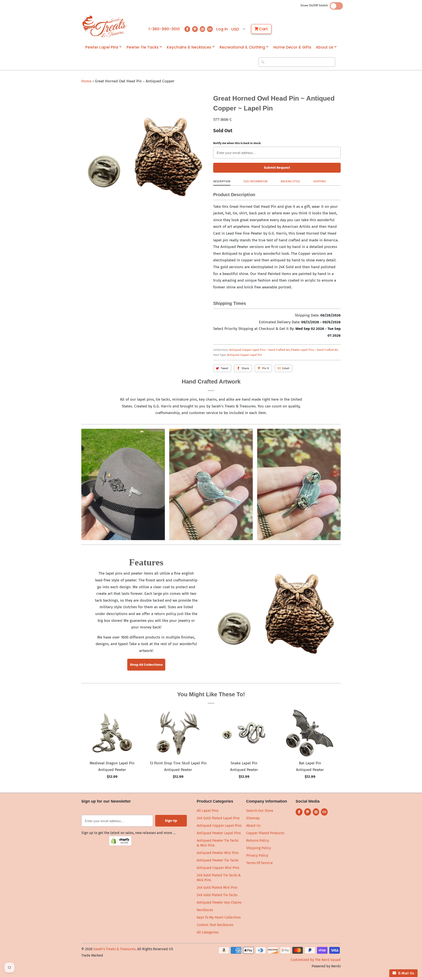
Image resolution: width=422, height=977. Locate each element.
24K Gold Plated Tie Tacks (217, 895)
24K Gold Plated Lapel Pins (218, 818)
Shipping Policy (258, 848)
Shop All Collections (146, 664)
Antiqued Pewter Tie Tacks (217, 860)
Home (86, 81)
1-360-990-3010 (164, 29)
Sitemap (253, 818)
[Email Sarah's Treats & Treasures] (210, 29)
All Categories (208, 932)
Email (285, 368)
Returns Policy (257, 840)
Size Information (255, 181)
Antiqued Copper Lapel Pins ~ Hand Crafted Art (259, 349)
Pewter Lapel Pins (101, 47)
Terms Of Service (259, 863)
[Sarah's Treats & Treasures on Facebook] (187, 29)
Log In (222, 29)
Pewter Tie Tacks (142, 47)
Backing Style (290, 181)
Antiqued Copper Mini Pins (218, 868)
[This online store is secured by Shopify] (120, 844)
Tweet (224, 368)
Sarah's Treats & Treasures (114, 949)
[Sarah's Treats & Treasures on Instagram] (202, 29)
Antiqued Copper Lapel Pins (219, 825)
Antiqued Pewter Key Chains (219, 902)
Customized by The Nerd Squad (316, 960)
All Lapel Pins (207, 811)
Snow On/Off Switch (315, 5)
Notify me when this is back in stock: (237, 143)
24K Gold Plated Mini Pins (217, 887)
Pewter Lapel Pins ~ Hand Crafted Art (314, 349)
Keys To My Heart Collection (219, 917)
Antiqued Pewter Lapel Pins (219, 833)
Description (221, 181)
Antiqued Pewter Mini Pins (217, 853)
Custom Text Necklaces (215, 925)
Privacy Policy (257, 855)
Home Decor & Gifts (292, 47)
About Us (324, 47)
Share (245, 368)
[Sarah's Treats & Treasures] (104, 27)
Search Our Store (259, 811)
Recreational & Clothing (242, 47)
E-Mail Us (405, 973)
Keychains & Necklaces (189, 47)
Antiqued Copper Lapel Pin (244, 354)
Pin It (265, 368)
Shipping (319, 181)
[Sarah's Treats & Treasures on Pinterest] (195, 29)
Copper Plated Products (265, 833)
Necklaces (205, 910)
